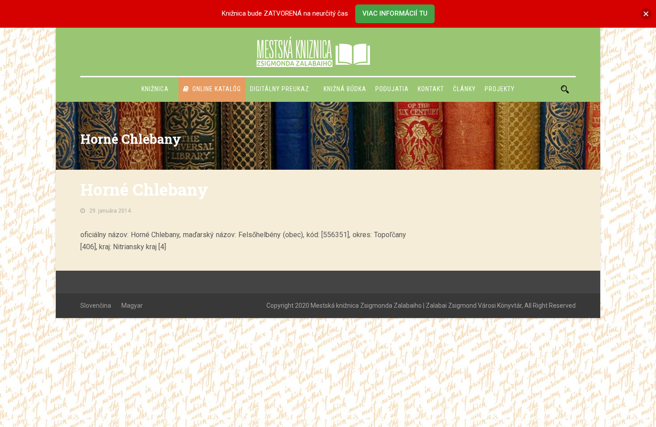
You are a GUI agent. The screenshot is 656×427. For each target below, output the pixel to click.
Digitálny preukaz (279, 88)
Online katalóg (216, 88)
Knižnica (155, 88)
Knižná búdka (345, 88)
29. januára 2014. (110, 211)
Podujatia (392, 88)
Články (464, 88)
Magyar (132, 305)
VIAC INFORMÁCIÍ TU (395, 13)
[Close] (646, 13)
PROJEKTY (500, 88)
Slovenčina (95, 305)
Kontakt (431, 88)
